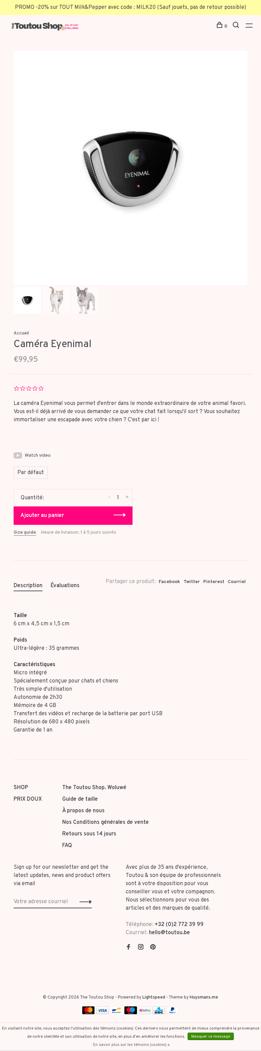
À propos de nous (83, 810)
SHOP (21, 787)
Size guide (25, 532)
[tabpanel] (130, 168)
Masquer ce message (210, 1036)
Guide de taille (80, 799)
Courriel (237, 582)
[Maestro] (130, 1012)
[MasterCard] (88, 1012)
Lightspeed (153, 997)
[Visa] (102, 1012)
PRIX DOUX (28, 799)
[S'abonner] (84, 901)
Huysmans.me (204, 997)
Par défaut (30, 472)
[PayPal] (173, 1012)
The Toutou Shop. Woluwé (94, 787)
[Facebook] (128, 947)
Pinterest (213, 582)
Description (28, 585)
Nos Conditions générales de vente (105, 822)
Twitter (192, 582)
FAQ (67, 845)
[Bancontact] (116, 1012)
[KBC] (159, 1012)
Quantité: (32, 498)
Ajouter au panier (42, 515)
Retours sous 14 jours (89, 834)
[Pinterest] (153, 947)
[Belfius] (145, 1012)
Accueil (21, 333)
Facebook (169, 582)
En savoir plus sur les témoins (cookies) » (131, 1045)
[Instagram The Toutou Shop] (140, 947)
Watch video (38, 455)
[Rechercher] (237, 26)
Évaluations (65, 585)
